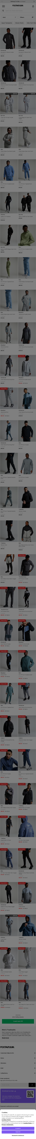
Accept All (18, 1128)
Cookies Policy (6, 1119)
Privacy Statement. (7, 1124)
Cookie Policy (27, 1123)
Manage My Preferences (18, 1135)
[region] (18, 1124)
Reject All (18, 1131)
